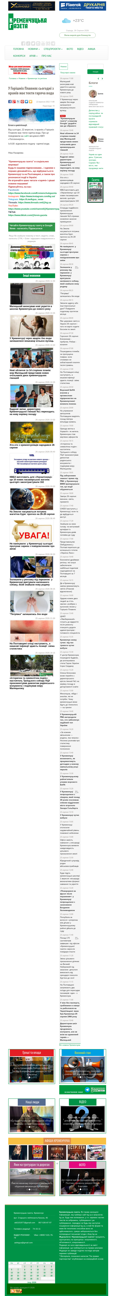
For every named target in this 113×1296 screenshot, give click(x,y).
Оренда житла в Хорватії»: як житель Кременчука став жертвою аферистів (69, 433)
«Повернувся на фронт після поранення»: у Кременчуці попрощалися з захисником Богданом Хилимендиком (68, 900)
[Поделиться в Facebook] (10, 101)
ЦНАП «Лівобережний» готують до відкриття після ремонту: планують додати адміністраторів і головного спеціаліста (70, 624)
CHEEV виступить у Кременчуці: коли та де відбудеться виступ (69, 513)
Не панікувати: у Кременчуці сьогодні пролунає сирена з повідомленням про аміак (32, 546)
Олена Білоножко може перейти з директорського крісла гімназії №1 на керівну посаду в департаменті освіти (69, 680)
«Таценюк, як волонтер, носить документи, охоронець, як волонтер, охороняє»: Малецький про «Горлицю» (82, 1120)
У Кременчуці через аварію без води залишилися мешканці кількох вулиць (32, 339)
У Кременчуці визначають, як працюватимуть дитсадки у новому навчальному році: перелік (69, 763)
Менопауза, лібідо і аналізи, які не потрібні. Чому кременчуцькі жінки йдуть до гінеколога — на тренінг (69, 701)
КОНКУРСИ (19, 56)
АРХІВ (32, 56)
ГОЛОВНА (18, 49)
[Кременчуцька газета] (31, 21)
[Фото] (82, 1165)
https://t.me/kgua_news (31, 199)
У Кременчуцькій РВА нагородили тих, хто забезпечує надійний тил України (69, 719)
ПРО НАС (47, 56)
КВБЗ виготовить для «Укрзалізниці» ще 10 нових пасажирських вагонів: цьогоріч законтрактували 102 (31, 479)
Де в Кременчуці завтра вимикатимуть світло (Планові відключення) (69, 587)
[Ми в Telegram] (82, 1089)
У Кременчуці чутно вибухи (69, 816)
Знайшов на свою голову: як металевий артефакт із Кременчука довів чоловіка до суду (69, 529)
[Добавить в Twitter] (26, 101)
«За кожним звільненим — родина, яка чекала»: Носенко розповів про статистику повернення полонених (70, 740)
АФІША (91, 49)
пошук (95, 72)
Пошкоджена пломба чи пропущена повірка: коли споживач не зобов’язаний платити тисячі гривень (70, 358)
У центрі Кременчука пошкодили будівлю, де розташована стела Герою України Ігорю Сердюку (69, 660)
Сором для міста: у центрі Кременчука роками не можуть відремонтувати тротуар (31, 1183)
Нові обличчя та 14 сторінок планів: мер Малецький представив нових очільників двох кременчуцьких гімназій (30, 374)
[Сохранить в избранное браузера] (30, 101)
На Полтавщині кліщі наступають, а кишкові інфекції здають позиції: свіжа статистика (32, 646)
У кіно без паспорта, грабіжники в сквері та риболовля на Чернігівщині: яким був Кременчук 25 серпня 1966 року (70, 1010)
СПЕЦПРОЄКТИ (52, 49)
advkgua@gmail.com (23, 1242)
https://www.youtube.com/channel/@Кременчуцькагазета (38, 209)
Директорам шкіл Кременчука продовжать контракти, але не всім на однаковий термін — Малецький (69, 1031)
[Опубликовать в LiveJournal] (18, 101)
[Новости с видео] (82, 1102)
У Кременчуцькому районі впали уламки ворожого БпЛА (69, 780)
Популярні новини (67, 73)
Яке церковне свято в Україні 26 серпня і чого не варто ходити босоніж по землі (69, 325)
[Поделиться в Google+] (14, 101)
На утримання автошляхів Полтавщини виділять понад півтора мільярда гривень (70, 416)
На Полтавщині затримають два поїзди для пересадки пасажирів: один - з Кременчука (70, 990)
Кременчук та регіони (37, 78)
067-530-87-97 (45, 1222)
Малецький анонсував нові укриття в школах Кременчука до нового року (31, 307)
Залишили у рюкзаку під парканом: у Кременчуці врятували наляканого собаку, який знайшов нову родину (31, 582)
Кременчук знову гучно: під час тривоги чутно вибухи (68, 644)
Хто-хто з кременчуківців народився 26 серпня (32, 446)
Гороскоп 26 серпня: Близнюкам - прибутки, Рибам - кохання (69, 340)
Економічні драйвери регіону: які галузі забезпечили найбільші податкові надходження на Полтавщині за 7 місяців (69, 568)
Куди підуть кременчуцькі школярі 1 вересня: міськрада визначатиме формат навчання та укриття (70, 878)
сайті (26, 136)
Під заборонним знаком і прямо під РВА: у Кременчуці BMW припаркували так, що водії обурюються (69, 482)
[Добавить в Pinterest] (22, 101)
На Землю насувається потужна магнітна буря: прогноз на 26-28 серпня (32, 512)
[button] (12, 1069)
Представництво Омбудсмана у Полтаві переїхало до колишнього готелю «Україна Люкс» (70, 547)
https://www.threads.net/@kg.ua (34, 202)
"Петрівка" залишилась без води (28, 614)
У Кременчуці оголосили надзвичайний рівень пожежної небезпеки (69, 829)
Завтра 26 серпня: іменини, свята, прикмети (68, 499)
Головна (12, 78)
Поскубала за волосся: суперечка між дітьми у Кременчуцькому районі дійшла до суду (69, 924)
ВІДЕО (80, 49)
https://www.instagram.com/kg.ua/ (37, 196)
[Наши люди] (32, 1102)
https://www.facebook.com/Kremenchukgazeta (32, 193)
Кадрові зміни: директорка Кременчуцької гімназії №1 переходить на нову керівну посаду (32, 412)
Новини (22, 78)
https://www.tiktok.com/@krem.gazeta (27, 215)
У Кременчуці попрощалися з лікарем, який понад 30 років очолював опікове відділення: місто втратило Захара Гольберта (70, 799)
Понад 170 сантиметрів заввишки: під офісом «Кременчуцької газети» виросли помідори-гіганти (69, 945)
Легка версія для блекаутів (77, 35)
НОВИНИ (33, 49)
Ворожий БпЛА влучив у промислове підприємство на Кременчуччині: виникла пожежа (68, 397)
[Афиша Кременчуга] (57, 1141)
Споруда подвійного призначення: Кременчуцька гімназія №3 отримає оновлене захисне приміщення (69, 215)
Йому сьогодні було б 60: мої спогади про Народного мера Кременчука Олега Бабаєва (95, 117)
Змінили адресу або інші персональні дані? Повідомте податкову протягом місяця (69, 308)
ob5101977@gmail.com (24, 1222)
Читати (95, 193)
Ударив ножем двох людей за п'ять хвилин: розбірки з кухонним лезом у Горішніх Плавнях (69, 604)
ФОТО (70, 49)
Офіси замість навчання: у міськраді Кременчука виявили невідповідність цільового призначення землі (69, 847)
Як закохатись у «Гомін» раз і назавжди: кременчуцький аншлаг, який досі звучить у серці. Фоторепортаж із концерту (83, 1183)
